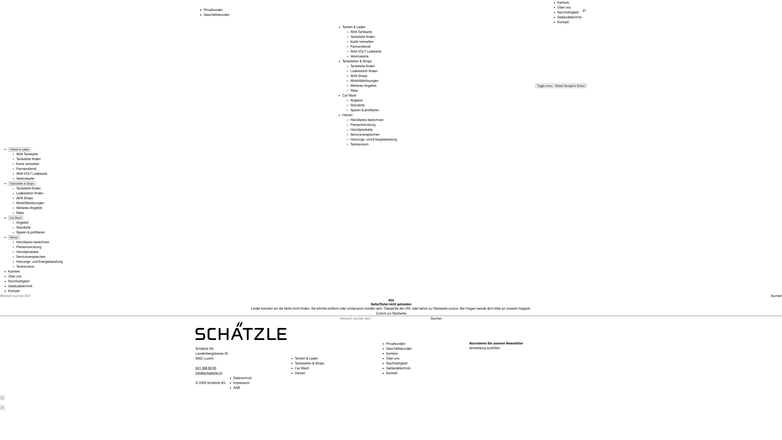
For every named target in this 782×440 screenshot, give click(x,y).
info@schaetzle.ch (209, 373)
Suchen (776, 296)
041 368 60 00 (206, 368)
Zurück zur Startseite (391, 313)
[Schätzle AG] (241, 339)
